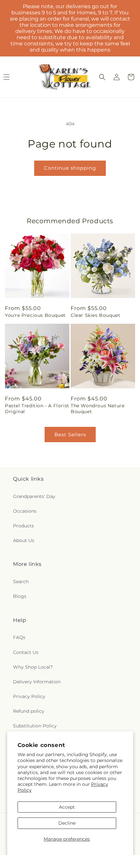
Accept (67, 807)
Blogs (19, 596)
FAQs (19, 637)
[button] (102, 77)
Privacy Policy (29, 696)
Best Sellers (70, 434)
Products (23, 526)
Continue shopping (70, 168)
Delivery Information (37, 682)
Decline (67, 823)
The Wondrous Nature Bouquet (97, 408)
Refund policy (28, 711)
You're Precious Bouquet (35, 315)
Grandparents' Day (34, 496)
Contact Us (25, 652)
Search (21, 581)
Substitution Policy (35, 726)
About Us (23, 540)
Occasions (24, 511)
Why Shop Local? (33, 667)
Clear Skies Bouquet (95, 315)
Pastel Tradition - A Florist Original (37, 408)
